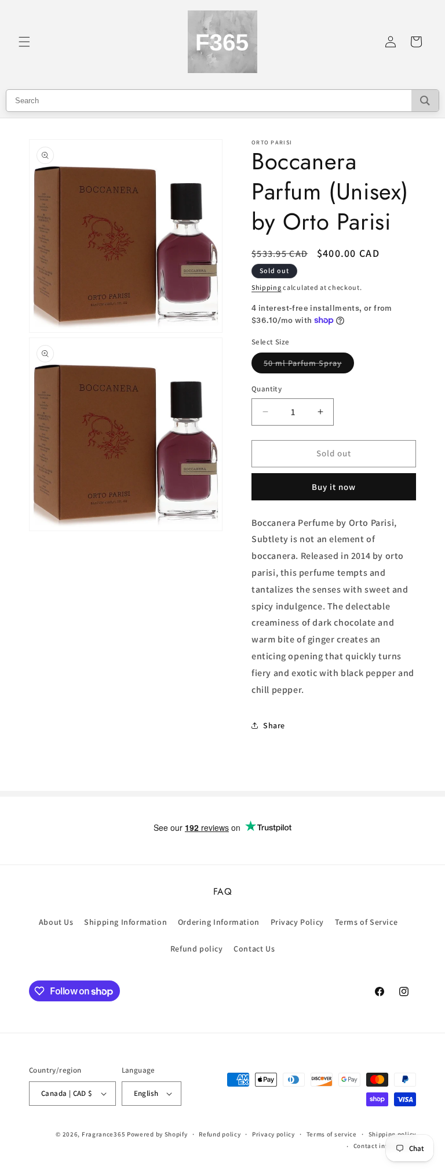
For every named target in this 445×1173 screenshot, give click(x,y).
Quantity (266, 389)
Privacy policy (273, 1134)
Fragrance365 (103, 1134)
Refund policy (196, 948)
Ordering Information (219, 922)
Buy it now (334, 486)
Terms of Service (366, 922)
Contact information (384, 1146)
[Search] (425, 100)
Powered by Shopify (157, 1134)
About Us (56, 922)
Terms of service (332, 1134)
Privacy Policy (297, 922)
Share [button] (274, 725)
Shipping (266, 287)
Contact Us (254, 948)
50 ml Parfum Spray (309, 365)
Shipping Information (125, 922)
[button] (24, 42)
